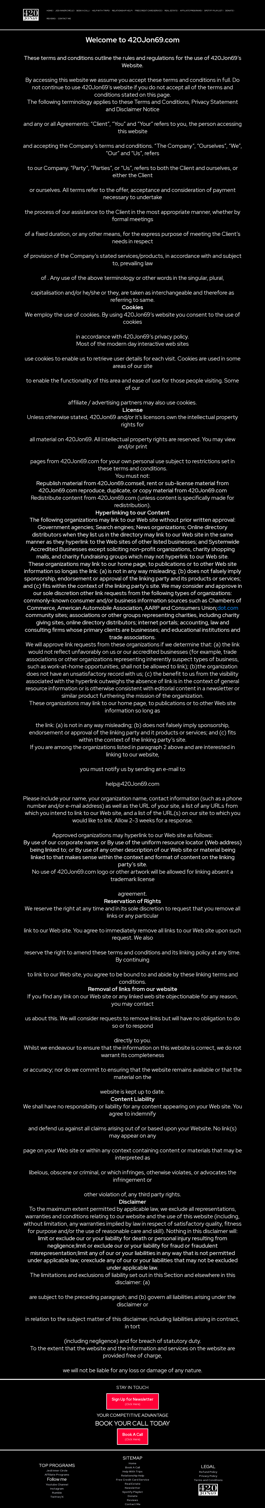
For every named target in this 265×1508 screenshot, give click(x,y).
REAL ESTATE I (171, 10)
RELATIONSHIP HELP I (122, 10)
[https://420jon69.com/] (31, 15)
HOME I (50, 10)
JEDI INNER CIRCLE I (64, 10)
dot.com (227, 608)
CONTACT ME (64, 18)
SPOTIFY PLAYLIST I (213, 10)
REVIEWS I (51, 18)
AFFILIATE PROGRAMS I (191, 10)
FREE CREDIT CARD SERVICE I (149, 10)
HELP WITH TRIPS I (101, 10)
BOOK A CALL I (83, 10)
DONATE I (229, 10)
